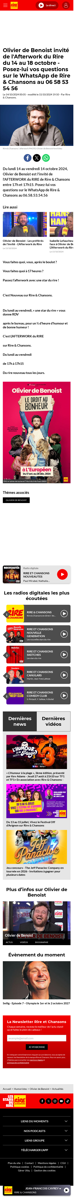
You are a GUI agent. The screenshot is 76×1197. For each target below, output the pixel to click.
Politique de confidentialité (48, 1166)
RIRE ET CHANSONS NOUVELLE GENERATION (40, 632)
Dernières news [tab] (19, 721)
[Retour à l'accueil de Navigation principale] (14, 5)
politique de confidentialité (18, 1063)
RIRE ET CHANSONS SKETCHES (40, 653)
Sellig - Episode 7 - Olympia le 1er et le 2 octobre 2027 (36, 1003)
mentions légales (36, 1060)
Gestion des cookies (44, 1170)
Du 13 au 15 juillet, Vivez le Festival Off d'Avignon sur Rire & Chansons (30, 823)
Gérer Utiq (24, 1170)
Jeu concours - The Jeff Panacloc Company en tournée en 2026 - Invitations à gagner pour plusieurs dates (35, 871)
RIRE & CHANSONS (39, 612)
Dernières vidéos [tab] (53, 721)
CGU (63, 1163)
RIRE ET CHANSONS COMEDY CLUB (40, 694)
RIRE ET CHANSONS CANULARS (40, 673)
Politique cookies (19, 1166)
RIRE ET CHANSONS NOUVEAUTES (36, 574)
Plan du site (14, 1163)
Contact (29, 1163)
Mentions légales (47, 1163)
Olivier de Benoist (19, 935)
